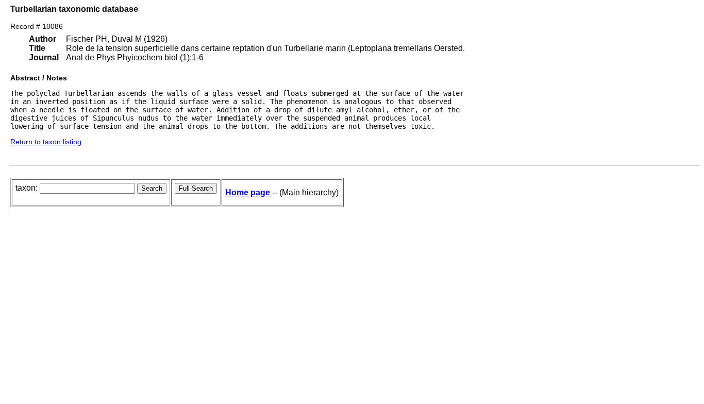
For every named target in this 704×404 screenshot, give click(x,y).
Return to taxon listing (45, 142)
